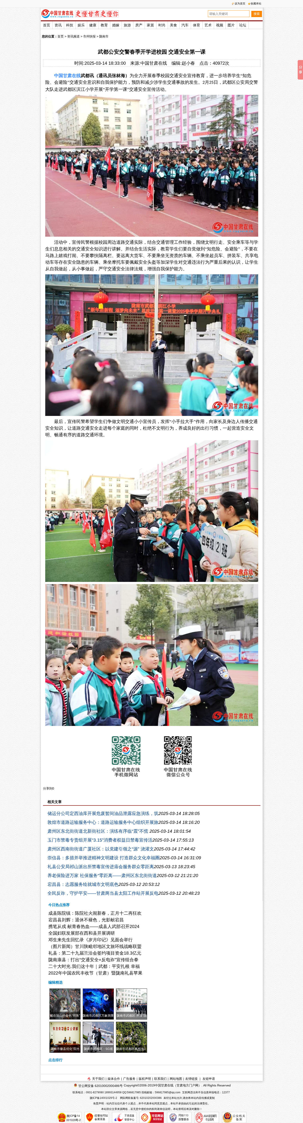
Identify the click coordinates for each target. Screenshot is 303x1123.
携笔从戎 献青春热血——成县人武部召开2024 (93, 926)
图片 (231, 25)
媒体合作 (114, 1078)
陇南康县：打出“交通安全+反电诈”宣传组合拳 (93, 959)
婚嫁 (115, 25)
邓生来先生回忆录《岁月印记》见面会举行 (90, 939)
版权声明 (145, 1078)
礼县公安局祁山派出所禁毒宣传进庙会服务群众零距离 (100, 866)
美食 (173, 25)
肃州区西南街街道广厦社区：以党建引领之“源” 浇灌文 (100, 848)
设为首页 (240, 3)
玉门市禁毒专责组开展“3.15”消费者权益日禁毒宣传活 (99, 840)
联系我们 (160, 1078)
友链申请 (209, 1078)
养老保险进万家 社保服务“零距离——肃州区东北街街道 (102, 875)
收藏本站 (256, 3)
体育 (196, 25)
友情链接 (191, 1078)
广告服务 (129, 1078)
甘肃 (67, 75)
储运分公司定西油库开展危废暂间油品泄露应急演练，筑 (102, 813)
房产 (138, 25)
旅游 (127, 25)
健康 (92, 25)
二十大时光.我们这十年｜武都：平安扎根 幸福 (94, 966)
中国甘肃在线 (153, 63)
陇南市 (103, 36)
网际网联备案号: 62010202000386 (141, 1098)
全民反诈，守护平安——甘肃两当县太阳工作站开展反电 (102, 893)
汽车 (185, 25)
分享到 (47, 788)
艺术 (208, 25)
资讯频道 (73, 36)
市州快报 (89, 36)
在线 (76, 75)
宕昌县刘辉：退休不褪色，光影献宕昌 (86, 919)
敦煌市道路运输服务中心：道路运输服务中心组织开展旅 (102, 822)
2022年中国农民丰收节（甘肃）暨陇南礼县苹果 (95, 973)
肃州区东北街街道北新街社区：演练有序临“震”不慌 (98, 831)
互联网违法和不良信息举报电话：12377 (206, 1092)
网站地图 (176, 1078)
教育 (104, 25)
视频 (219, 25)
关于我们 (98, 1078)
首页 (46, 25)
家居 (150, 25)
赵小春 (188, 63)
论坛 (242, 25)
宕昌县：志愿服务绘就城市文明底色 (82, 884)
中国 (58, 75)
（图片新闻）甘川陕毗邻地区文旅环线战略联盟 (95, 946)
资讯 (58, 25)
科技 (69, 25)
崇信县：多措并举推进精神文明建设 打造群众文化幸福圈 (103, 857)
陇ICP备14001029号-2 (104, 1098)
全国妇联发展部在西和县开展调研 (81, 933)
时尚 (161, 25)
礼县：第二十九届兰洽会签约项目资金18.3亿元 (94, 953)
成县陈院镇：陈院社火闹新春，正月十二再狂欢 (95, 913)
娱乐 (81, 25)
